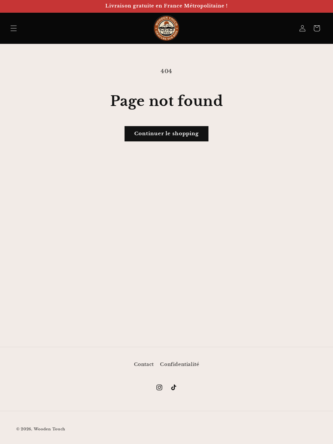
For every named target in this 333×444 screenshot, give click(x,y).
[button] (14, 28)
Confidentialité (179, 364)
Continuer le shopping (166, 133)
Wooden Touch (49, 429)
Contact (144, 364)
